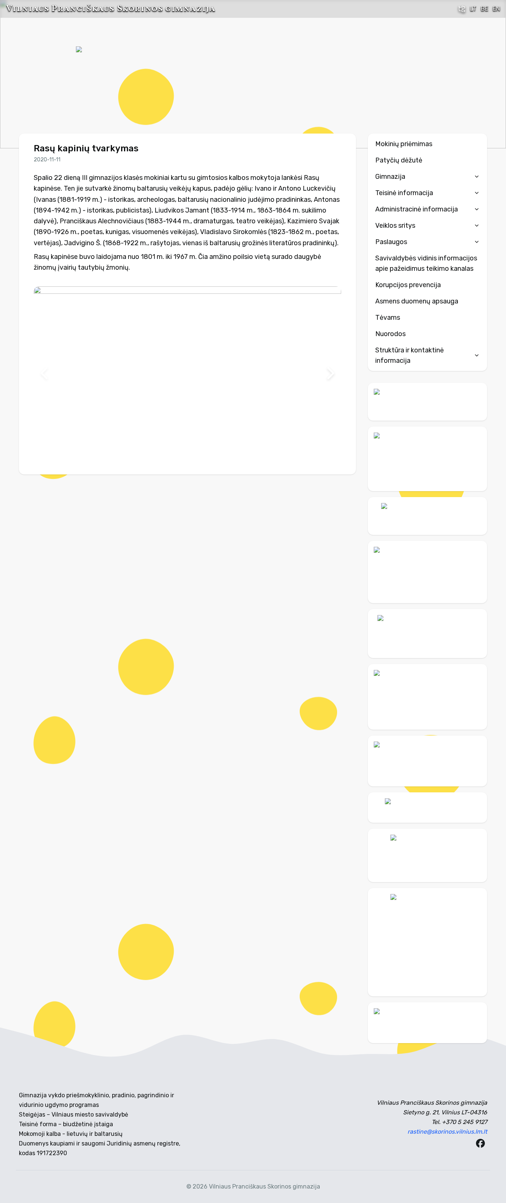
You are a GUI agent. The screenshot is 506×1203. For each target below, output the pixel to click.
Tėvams (387, 317)
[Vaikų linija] (427, 516)
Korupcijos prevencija (408, 285)
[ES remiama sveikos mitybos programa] (427, 942)
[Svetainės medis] (462, 9)
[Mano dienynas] (427, 402)
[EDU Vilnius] (427, 855)
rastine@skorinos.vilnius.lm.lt (447, 1131)
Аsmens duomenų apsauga (416, 301)
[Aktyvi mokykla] (427, 459)
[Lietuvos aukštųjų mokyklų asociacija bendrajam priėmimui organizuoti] (427, 807)
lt (473, 8)
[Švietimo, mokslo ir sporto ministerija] (427, 572)
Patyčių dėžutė (398, 160)
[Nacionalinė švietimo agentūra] (427, 761)
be (484, 8)
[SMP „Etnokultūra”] (427, 697)
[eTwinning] (427, 1022)
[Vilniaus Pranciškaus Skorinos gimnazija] (104, 74)
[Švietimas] (427, 633)
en (496, 8)
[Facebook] (480, 1143)
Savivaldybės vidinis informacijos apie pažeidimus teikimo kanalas (426, 263)
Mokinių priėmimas (403, 144)
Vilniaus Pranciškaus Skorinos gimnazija (110, 9)
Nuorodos (390, 334)
